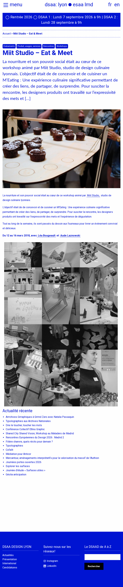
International (9, 563)
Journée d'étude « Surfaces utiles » (25, 470)
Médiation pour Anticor (18, 453)
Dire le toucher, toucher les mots (24, 425)
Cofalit (9, 449)
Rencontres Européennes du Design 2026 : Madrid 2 (35, 437)
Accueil (7, 33)
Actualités (8, 555)
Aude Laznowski (70, 235)
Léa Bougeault (46, 235)
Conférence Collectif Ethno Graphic (25, 429)
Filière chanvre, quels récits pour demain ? (29, 441)
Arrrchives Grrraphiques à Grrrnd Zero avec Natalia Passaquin (40, 416)
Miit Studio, (93, 195)
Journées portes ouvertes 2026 (23, 462)
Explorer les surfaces (18, 466)
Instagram (52, 560)
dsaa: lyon (56, 4)
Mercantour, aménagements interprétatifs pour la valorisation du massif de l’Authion (52, 457)
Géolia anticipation (16, 474)
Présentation (9, 559)
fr (110, 4)
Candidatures (9, 567)
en (117, 4)
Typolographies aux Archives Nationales (28, 421)
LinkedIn (51, 565)
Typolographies (14, 445)
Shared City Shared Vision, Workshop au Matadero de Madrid (40, 433)
